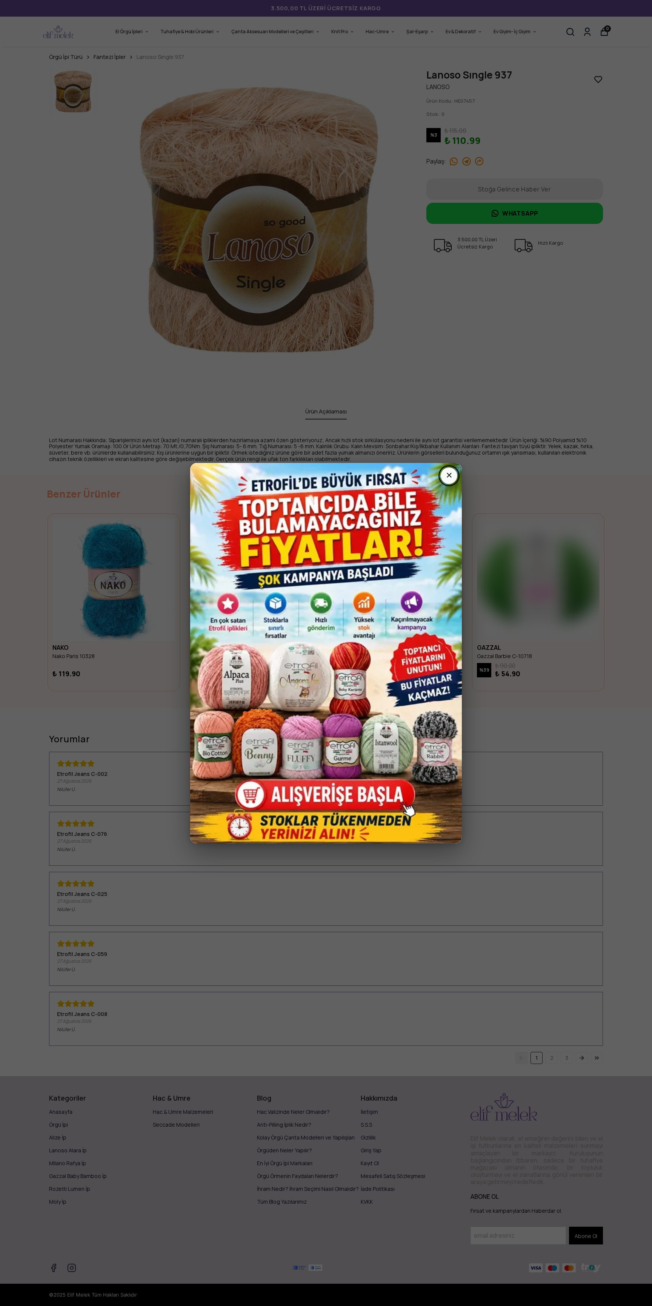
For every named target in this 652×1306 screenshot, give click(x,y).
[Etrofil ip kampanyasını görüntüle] (326, 653)
